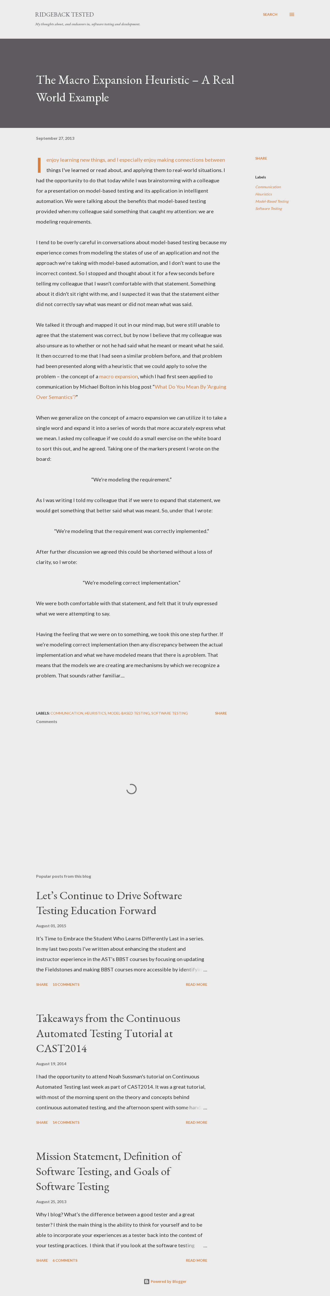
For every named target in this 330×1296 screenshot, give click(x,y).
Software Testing (268, 208)
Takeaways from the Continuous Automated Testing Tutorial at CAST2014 (108, 1033)
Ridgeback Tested (64, 14)
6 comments (65, 1260)
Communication (268, 187)
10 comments (66, 984)
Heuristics (263, 194)
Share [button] (261, 158)
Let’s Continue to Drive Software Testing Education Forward (109, 903)
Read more (196, 984)
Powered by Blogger (168, 1281)
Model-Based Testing (271, 201)
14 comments (66, 1122)
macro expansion (118, 376)
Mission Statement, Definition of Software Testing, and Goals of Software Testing (108, 1171)
